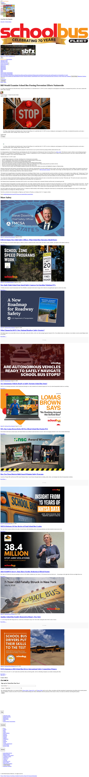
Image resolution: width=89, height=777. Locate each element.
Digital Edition (8, 21)
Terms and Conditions (66, 76)
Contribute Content (30, 76)
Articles (12, 1)
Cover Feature (5, 1)
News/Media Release (9, 282)
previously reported (45, 169)
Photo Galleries (14, 75)
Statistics (31, 75)
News (9, 1)
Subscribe (3, 21)
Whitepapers (35, 75)
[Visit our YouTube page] (5, 680)
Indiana (8, 194)
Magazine (23, 75)
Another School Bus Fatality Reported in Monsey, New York (21, 617)
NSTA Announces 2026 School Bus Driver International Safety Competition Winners (29, 669)
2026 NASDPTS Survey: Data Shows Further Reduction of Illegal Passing (25, 571)
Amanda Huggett (8, 471)
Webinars (42, 75)
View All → (3, 675)
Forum (45, 75)
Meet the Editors (12, 76)
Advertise (47, 76)
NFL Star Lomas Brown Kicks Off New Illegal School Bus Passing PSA (24, 429)
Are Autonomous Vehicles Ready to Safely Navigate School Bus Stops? (24, 383)
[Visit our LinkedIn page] (2, 680)
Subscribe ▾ (3, 3)
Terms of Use (9, 775)
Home (2, 82)
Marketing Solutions (82, 76)
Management (3, 68)
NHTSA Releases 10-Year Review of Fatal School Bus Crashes (21, 526)
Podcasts (27, 75)
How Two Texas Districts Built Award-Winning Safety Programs (22, 474)
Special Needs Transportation (7, 72)
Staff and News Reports (10, 237)
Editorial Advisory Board (21, 76)
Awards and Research (51, 75)
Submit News (37, 76)
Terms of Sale (15, 775)
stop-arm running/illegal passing (23, 194)
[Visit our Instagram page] (6, 680)
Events (39, 75)
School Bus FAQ (52, 76)
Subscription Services (5, 76)
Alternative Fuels (4, 60)
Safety (2, 70)
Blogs (7, 75)
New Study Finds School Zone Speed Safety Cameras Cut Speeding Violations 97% (28, 285)
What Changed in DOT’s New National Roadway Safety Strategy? (22, 330)
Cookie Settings (74, 76)
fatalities (5, 194)
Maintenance (3, 65)
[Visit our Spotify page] (7, 680)
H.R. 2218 (58, 152)
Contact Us (42, 76)
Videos (10, 75)
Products (19, 75)
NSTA (16, 194)
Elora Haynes (7, 380)
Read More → (3, 244)
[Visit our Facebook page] (1, 680)
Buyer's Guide (65, 75)
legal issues (12, 194)
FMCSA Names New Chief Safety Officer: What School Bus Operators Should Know (29, 240)
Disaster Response (4, 63)
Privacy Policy (59, 76)
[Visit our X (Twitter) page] (3, 680)
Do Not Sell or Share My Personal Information (27, 775)
